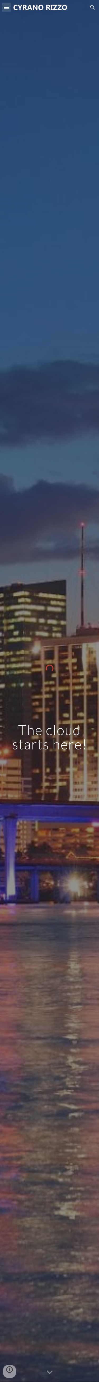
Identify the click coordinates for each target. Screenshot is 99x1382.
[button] (6, 7)
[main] (49, 737)
